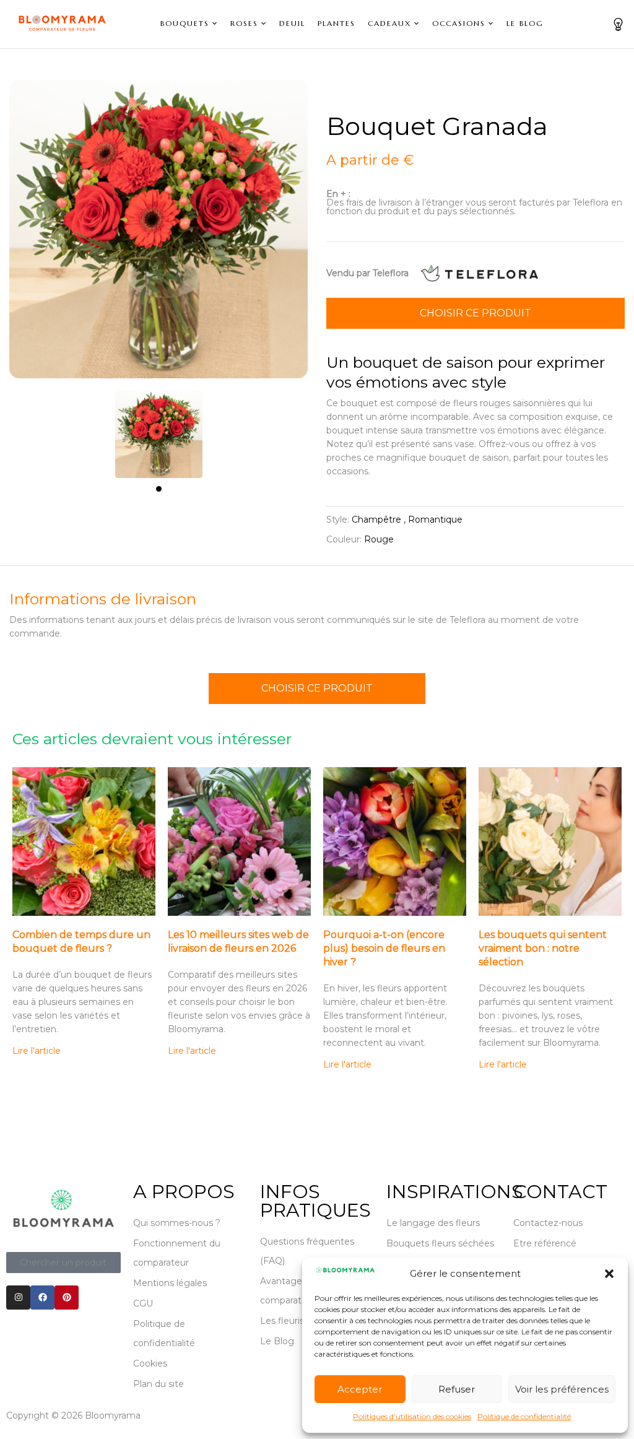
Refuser (456, 1389)
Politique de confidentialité (524, 1416)
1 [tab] (159, 489)
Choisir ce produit (475, 313)
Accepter (359, 1389)
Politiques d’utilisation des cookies (412, 1416)
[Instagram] (18, 1297)
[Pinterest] (66, 1297)
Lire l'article (36, 1050)
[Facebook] (42, 1297)
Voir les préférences (562, 1389)
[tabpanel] (159, 428)
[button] (609, 1273)
